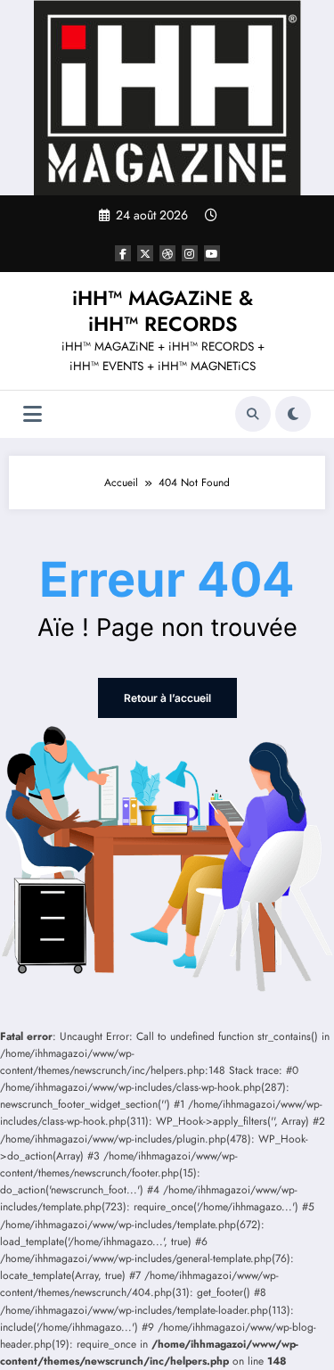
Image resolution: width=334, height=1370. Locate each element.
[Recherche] (253, 413)
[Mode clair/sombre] (293, 414)
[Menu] (32, 414)
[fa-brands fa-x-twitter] (145, 253)
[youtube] (212, 253)
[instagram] (190, 253)
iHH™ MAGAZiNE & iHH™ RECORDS (162, 311)
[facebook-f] (123, 253)
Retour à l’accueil (167, 698)
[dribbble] (167, 253)
